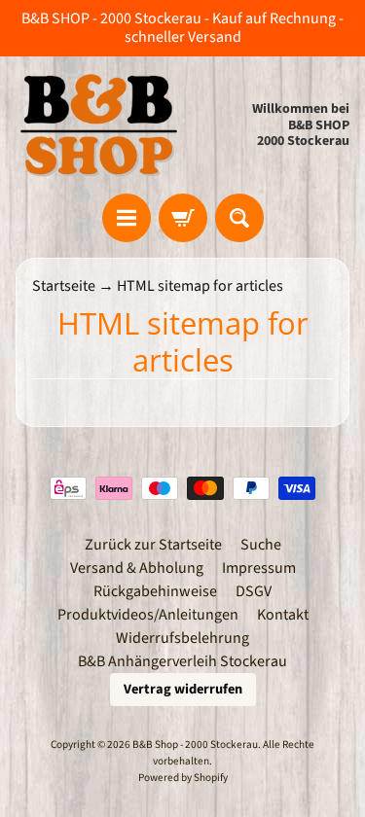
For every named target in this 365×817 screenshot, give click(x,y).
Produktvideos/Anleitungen (147, 614)
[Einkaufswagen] (183, 218)
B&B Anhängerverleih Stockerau (182, 661)
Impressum (259, 568)
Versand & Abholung (136, 568)
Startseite (63, 286)
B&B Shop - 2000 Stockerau (195, 744)
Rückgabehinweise (155, 591)
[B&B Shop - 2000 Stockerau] (99, 125)
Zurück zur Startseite (153, 544)
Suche (260, 544)
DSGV (254, 591)
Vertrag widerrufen (183, 689)
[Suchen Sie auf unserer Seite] (239, 218)
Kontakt (283, 614)
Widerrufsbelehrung (182, 638)
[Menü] (126, 218)
